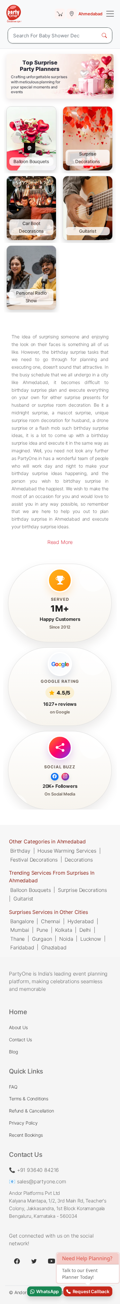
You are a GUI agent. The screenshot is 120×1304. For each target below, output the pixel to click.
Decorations (78, 859)
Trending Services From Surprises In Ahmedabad (51, 877)
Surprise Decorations (82, 889)
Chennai (50, 921)
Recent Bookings (26, 1135)
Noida (66, 938)
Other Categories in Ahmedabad (47, 841)
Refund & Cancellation (31, 1110)
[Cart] (60, 13)
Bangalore (22, 921)
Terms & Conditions (28, 1098)
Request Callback (90, 1291)
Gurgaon (42, 938)
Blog (13, 1051)
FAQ (13, 1086)
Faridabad (22, 947)
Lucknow (90, 938)
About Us (18, 1027)
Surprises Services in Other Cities (48, 911)
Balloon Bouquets (30, 889)
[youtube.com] (51, 1261)
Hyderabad (81, 921)
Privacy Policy (23, 1123)
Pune (42, 930)
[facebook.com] (17, 1261)
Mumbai (19, 930)
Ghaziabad (54, 947)
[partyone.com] (14, 14)
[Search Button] (104, 35)
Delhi (85, 930)
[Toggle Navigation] (110, 14)
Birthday (20, 851)
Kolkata (63, 930)
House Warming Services (66, 851)
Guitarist (23, 898)
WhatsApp (47, 1291)
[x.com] (34, 1261)
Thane (17, 938)
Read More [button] (60, 542)
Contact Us (20, 1039)
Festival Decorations (34, 859)
